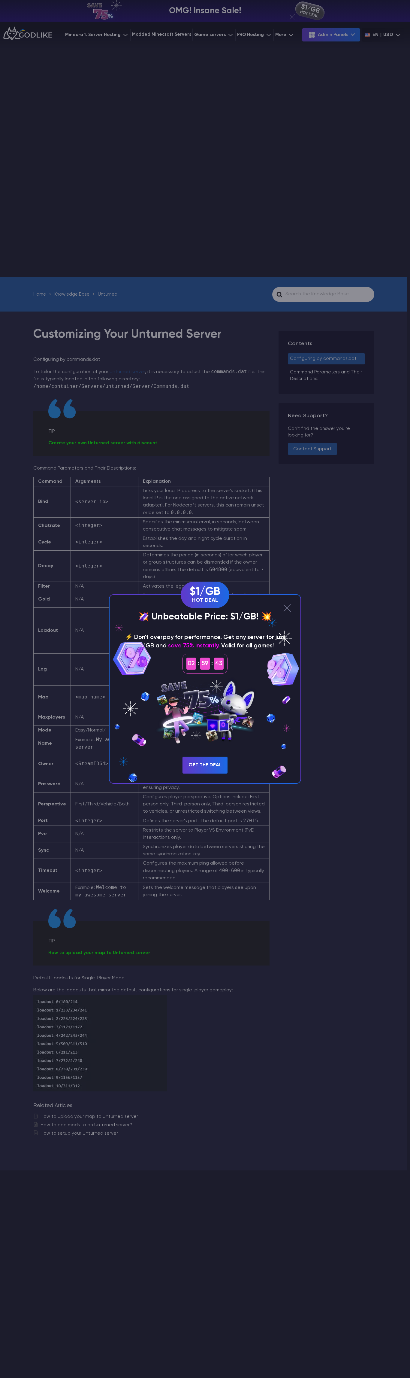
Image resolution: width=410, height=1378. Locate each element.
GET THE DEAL (205, 765)
